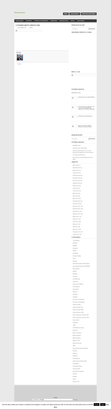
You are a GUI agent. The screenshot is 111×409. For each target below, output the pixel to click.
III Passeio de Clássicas (85, 116)
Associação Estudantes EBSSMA (81, 266)
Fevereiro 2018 (76, 201)
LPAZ (74, 325)
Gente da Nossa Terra (78, 312)
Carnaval (75, 276)
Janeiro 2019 (76, 173)
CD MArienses (76, 279)
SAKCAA (75, 356)
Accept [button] (96, 404)
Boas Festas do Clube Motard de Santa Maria (85, 126)
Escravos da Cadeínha (78, 299)
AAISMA (75, 243)
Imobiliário (54, 20)
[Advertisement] (55, 4)
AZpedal (75, 274)
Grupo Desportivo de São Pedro (81, 315)
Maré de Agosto (77, 335)
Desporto (29, 20)
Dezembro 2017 (77, 206)
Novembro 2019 (77, 167)
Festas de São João (78, 307)
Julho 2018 (75, 188)
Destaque (75, 294)
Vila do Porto (76, 381)
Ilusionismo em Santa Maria (86, 97)
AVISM (74, 271)
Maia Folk (75, 330)
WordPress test (76, 92)
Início (65, 13)
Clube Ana (75, 281)
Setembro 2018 (76, 183)
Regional (75, 353)
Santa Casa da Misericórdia (80, 361)
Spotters (75, 376)
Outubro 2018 (76, 180)
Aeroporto (75, 248)
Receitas (75, 351)
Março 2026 (76, 165)
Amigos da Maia (77, 256)
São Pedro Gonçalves (78, 371)
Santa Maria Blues (77, 366)
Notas (72, 20)
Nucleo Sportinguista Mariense (80, 348)
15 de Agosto (76, 240)
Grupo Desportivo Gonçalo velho (81, 317)
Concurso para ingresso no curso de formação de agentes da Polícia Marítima (86, 108)
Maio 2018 (75, 193)
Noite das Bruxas (77, 343)
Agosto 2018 (76, 185)
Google (55, 397)
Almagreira (75, 253)
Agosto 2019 (76, 170)
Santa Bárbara (76, 358)
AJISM (74, 251)
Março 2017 (76, 229)
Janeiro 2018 (76, 203)
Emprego (75, 297)
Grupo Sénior (76, 320)
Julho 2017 (75, 219)
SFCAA (75, 374)
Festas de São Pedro (78, 309)
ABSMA (75, 245)
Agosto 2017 (76, 216)
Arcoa (74, 258)
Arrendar (75, 261)
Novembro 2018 (77, 178)
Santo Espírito (76, 369)
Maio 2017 (75, 224)
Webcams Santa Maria (88, 13)
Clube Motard (76, 286)
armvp (18, 52)
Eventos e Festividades (41, 20)
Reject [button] (102, 404)
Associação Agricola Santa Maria (81, 263)
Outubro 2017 (76, 211)
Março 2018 (76, 198)
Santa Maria (75, 13)
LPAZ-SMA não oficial (78, 327)
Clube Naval (76, 289)
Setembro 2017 (76, 214)
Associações (19, 20)
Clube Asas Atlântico (78, 284)
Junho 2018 (76, 191)
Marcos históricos (77, 333)
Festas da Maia (77, 304)
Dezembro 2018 (77, 175)
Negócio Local (64, 20)
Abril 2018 (75, 196)
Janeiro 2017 (76, 234)
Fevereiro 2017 (76, 232)
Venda (74, 379)
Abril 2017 (75, 227)
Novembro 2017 (77, 209)
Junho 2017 (76, 221)
